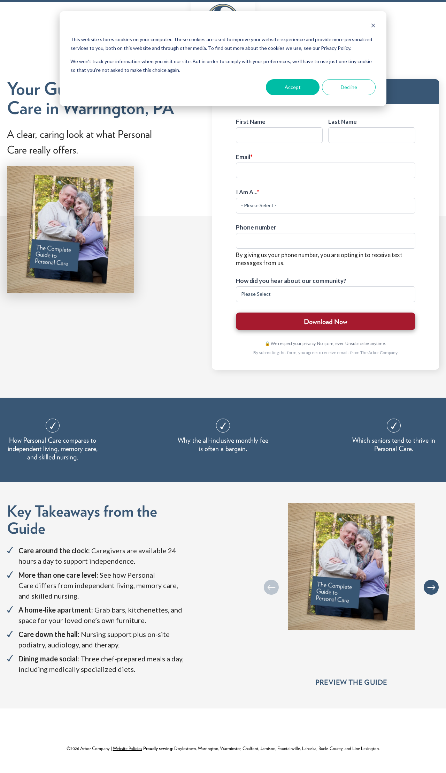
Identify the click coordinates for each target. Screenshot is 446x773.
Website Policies (127, 748)
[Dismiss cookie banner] (373, 26)
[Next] (431, 587)
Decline (349, 87)
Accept (293, 87)
